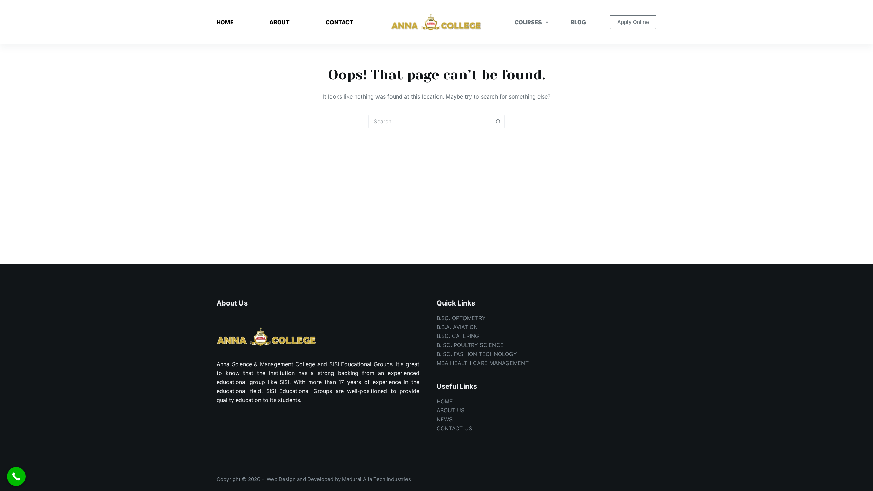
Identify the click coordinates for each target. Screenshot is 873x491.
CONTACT (339, 22)
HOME (225, 22)
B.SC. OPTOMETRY (461, 318)
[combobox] (430, 121)
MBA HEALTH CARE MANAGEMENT (482, 363)
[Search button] (497, 121)
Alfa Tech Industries (387, 479)
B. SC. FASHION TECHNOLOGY (476, 354)
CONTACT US (454, 428)
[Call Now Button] (16, 476)
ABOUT (279, 22)
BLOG (578, 22)
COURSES (528, 22)
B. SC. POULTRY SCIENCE (470, 345)
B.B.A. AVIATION (457, 327)
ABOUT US (450, 410)
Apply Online (633, 22)
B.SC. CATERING (457, 335)
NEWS (444, 419)
